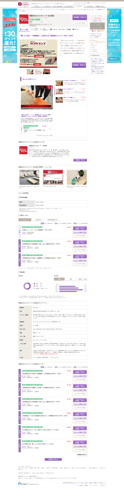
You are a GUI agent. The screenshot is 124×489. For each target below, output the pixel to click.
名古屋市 (48, 467)
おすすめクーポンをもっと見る (45, 135)
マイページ (97, 3)
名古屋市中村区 (54, 467)
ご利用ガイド (103, 485)
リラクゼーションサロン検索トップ (84, 3)
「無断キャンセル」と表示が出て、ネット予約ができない (97, 72)
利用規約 (86, 485)
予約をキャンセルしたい (96, 70)
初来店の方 (39, 219)
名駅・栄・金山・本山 (23, 467)
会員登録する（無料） (97, 21)
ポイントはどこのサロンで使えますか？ (97, 64)
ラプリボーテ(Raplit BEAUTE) (50, 478)
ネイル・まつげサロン (58, 6)
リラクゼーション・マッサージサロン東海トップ (57, 9)
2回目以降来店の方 (52, 219)
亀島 (73, 467)
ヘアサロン (36, 6)
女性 (59, 279)
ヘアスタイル (47, 6)
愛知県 (42, 467)
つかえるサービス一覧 (96, 35)
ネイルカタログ (68, 6)
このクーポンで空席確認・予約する (80, 228)
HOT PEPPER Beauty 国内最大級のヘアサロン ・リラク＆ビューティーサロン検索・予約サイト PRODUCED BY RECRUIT (24, 4)
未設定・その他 (82, 279)
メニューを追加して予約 (80, 232)
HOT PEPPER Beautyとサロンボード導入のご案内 (75, 483)
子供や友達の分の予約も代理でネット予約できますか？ (97, 67)
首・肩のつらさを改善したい (81, 467)
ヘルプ (104, 3)
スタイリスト (94, 45)
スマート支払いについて (96, 58)
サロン (92, 43)
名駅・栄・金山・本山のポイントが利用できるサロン (43, 473)
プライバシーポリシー (94, 485)
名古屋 (61, 467)
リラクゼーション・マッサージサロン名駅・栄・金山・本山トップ (82, 9)
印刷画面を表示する (82, 454)
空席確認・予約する (80, 17)
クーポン (93, 47)
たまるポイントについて (96, 33)
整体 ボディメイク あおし (23, 478)
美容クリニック (100, 6)
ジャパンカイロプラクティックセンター (65, 478)
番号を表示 (35, 307)
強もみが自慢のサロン (93, 467)
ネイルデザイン (94, 51)
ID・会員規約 (80, 485)
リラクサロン (79, 6)
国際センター (67, 467)
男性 (71, 279)
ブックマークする (81, 23)
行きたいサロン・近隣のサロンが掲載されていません (97, 61)
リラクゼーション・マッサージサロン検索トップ (35, 9)
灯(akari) (75, 478)
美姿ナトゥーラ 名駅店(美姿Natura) (36, 478)
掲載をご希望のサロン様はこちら (97, 483)
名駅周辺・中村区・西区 (34, 467)
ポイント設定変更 (95, 37)
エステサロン (90, 6)
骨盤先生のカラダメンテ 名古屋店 (41, 16)
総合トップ (20, 9)
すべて (25, 219)
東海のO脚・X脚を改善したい (24, 473)
